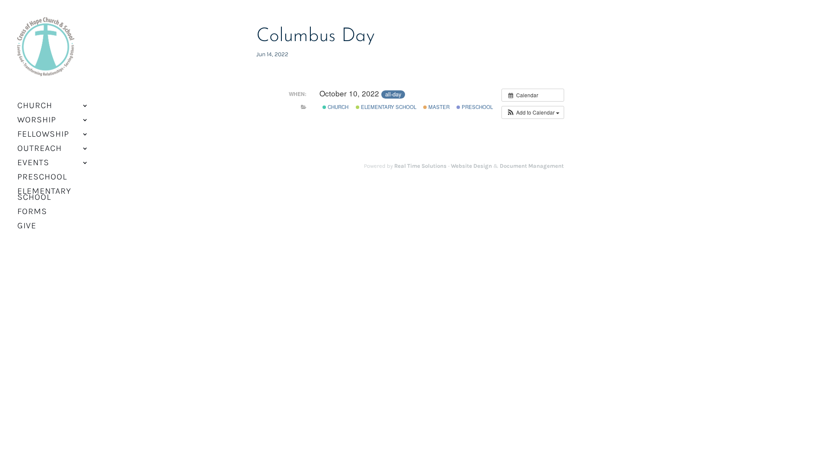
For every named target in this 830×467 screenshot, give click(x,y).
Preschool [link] (42, 178)
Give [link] (26, 226)
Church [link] (337, 106)
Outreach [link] (39, 149)
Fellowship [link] (43, 135)
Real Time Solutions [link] (420, 166)
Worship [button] (36, 121)
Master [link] (438, 106)
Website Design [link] (471, 166)
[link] (45, 52)
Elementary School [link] (44, 195)
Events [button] (33, 163)
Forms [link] (32, 212)
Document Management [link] (532, 166)
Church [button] (34, 106)
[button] (533, 112)
